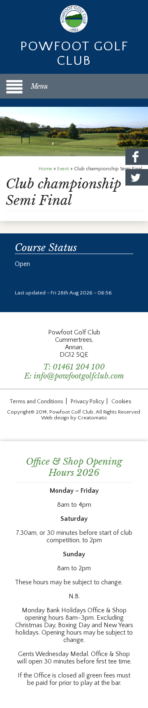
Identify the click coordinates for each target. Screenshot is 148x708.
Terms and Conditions (36, 401)
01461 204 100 (79, 367)
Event (63, 169)
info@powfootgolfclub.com (79, 376)
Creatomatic (92, 418)
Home (45, 169)
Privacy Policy (87, 401)
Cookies (121, 401)
